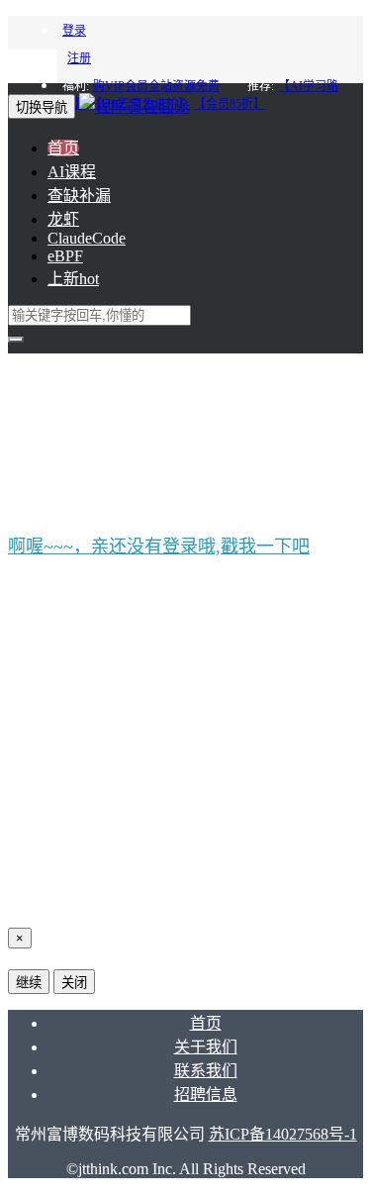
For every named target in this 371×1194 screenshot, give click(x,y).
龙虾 (63, 219)
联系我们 (205, 1070)
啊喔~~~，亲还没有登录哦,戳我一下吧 (159, 546)
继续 (29, 982)
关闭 (74, 982)
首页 (63, 148)
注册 (79, 58)
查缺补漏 (79, 195)
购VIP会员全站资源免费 (156, 86)
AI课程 (71, 171)
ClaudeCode (86, 238)
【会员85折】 (229, 104)
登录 (74, 31)
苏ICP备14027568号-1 (283, 1134)
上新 (73, 278)
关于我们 (205, 1047)
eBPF (65, 256)
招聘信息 (205, 1094)
